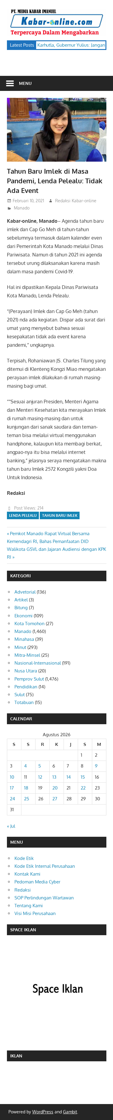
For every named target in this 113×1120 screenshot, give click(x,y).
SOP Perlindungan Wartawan (44, 898)
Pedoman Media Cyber (37, 882)
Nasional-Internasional (37, 663)
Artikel (21, 600)
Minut (20, 647)
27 (54, 799)
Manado (22, 207)
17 (12, 788)
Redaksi (22, 890)
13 (54, 777)
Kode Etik (24, 858)
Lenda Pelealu (23, 515)
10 (12, 777)
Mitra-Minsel (27, 655)
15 (83, 777)
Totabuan (24, 702)
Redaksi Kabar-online (75, 200)
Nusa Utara (25, 671)
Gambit (70, 1111)
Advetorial (25, 592)
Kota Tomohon (29, 623)
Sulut (19, 694)
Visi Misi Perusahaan (35, 913)
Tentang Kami (28, 905)
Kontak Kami (27, 874)
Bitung (21, 607)
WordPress (42, 1111)
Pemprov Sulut (29, 679)
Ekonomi (23, 616)
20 (55, 788)
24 (12, 799)
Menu (25, 83)
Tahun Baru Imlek (59, 515)
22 (83, 788)
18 (26, 788)
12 (40, 777)
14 (69, 777)
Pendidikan (25, 687)
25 (26, 799)
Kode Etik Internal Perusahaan (44, 866)
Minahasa (24, 639)
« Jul (11, 826)
